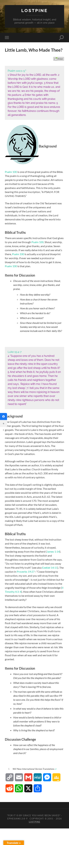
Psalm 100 (11, 171)
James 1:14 (53, 551)
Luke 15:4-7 (15, 351)
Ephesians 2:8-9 (17, 818)
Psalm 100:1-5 (16, 70)
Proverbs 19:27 (25, 571)
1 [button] (25, 70)
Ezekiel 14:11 (49, 567)
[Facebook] (3, 416)
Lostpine (34, 10)
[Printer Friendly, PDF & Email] (58, 59)
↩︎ (56, 769)
